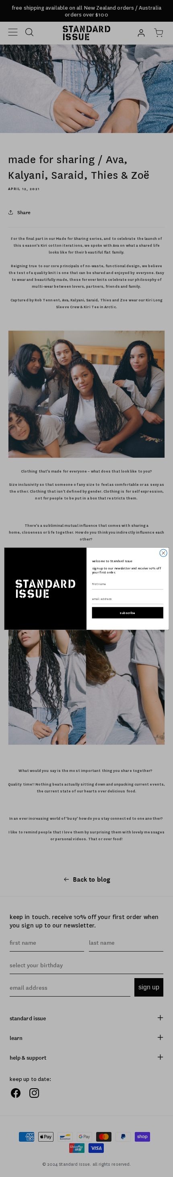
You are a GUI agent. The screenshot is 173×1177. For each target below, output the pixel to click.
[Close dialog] (163, 552)
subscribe (127, 612)
